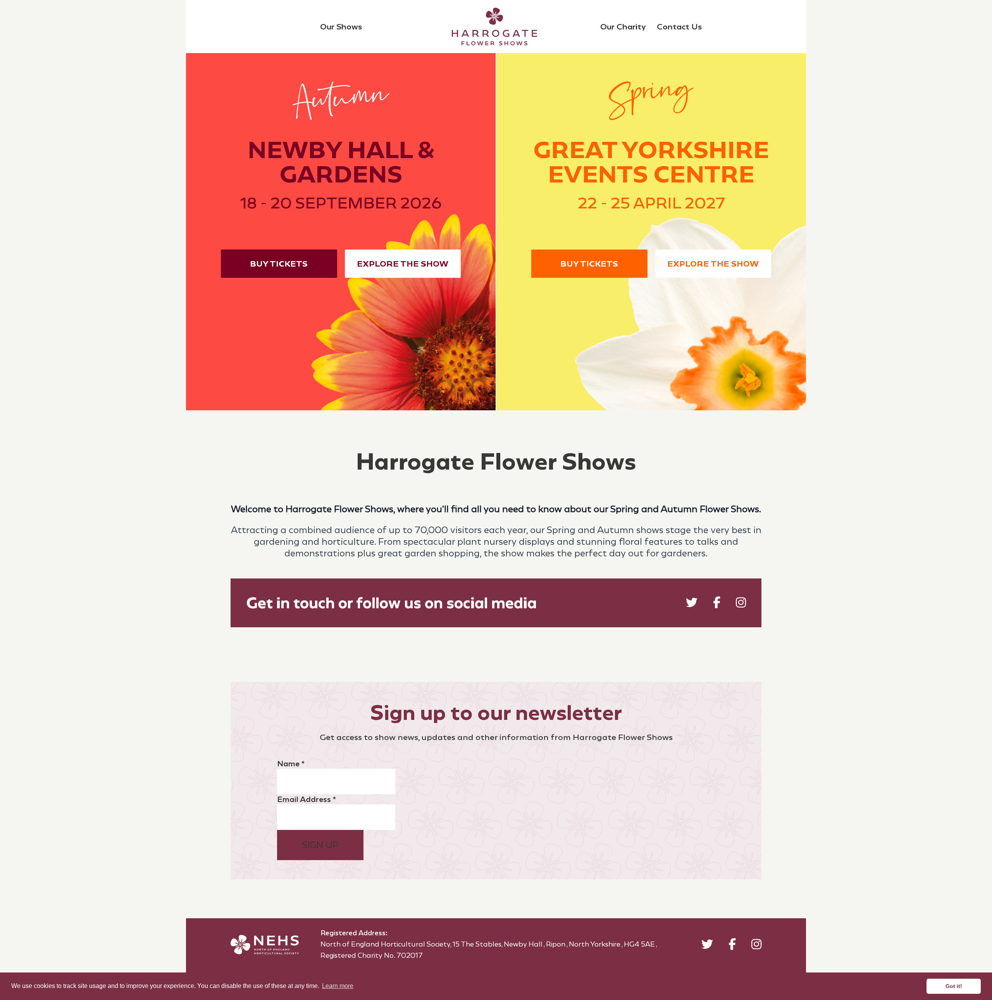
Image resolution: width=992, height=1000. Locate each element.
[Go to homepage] (494, 26)
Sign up (320, 845)
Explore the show (402, 264)
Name (291, 764)
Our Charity (623, 26)
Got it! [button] (954, 986)
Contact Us (679, 26)
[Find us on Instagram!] (741, 604)
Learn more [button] (337, 986)
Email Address (306, 799)
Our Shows (341, 26)
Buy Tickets (279, 264)
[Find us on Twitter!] (692, 604)
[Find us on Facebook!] (716, 604)
